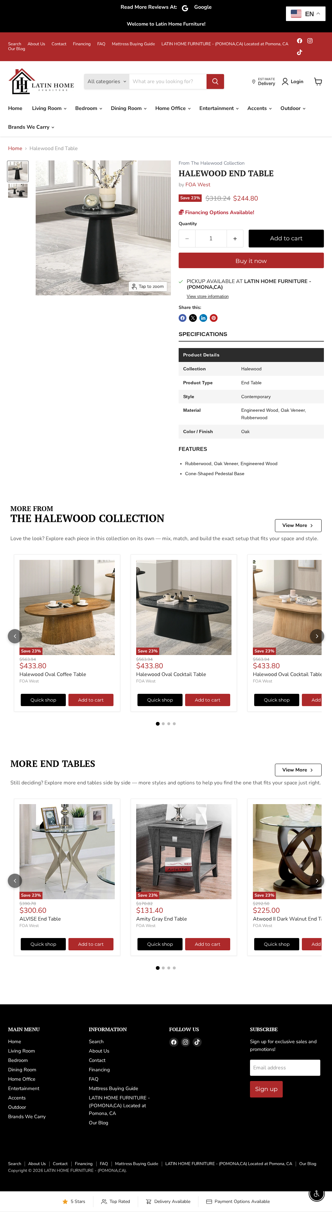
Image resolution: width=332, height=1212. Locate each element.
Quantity (188, 223)
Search (14, 44)
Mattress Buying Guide (133, 44)
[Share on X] (193, 318)
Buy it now (251, 261)
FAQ (101, 44)
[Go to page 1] (158, 724)
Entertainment (217, 108)
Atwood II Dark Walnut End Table (292, 919)
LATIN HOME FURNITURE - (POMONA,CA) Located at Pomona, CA (224, 44)
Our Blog (16, 49)
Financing (82, 44)
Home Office (171, 108)
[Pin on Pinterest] (214, 318)
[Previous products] (15, 636)
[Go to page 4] (174, 723)
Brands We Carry (29, 127)
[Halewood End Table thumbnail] (17, 171)
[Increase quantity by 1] (235, 238)
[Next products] (317, 636)
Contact (59, 44)
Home (15, 108)
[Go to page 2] (163, 723)
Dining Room (127, 108)
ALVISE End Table (40, 919)
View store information (208, 296)
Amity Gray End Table (161, 919)
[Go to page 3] (168, 723)
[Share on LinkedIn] (203, 318)
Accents (257, 108)
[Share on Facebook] (182, 318)
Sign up (266, 1089)
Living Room (47, 108)
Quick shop (43, 700)
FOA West (197, 184)
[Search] (215, 81)
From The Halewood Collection (211, 163)
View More (294, 525)
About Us (36, 44)
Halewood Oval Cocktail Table (171, 674)
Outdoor (291, 108)
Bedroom (87, 108)
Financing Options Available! (219, 212)
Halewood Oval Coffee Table (52, 674)
